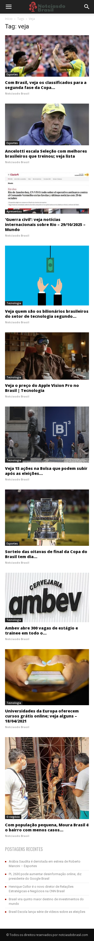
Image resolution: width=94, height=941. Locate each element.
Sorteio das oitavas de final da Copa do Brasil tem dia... (46, 554)
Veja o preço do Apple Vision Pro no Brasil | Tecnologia (42, 388)
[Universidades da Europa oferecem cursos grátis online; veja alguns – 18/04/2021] (47, 677)
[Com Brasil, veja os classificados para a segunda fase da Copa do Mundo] (47, 56)
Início (9, 19)
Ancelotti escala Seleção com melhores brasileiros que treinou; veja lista (46, 153)
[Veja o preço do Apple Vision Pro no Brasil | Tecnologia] (47, 356)
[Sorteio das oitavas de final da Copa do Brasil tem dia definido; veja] (47, 517)
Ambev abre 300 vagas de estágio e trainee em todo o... (41, 630)
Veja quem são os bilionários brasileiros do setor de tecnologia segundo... (46, 313)
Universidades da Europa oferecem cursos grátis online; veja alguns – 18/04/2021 (42, 716)
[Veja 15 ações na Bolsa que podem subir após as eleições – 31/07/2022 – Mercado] (47, 435)
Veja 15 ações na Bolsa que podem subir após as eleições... (46, 471)
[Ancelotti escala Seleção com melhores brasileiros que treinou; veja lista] (47, 124)
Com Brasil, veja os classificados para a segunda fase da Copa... (45, 85)
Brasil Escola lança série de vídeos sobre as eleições (47, 912)
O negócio (13, 817)
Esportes (12, 74)
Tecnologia (14, 303)
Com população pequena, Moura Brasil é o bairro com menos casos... (47, 827)
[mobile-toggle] (9, 7)
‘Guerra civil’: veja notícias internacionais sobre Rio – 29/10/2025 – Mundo (45, 224)
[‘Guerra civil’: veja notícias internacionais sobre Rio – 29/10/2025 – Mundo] (47, 193)
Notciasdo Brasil (17, 93)
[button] (87, 7)
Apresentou (14, 211)
